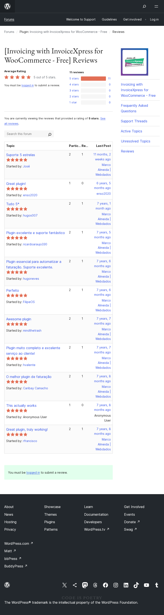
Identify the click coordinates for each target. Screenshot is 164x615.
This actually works (21, 405)
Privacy (10, 529)
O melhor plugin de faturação (28, 377)
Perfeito (12, 290)
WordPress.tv (97, 529)
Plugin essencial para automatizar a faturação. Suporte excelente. (33, 264)
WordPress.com (18, 543)
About (9, 507)
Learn (88, 507)
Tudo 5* (12, 204)
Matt (10, 551)
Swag (130, 529)
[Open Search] (144, 6)
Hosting (10, 522)
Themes (50, 514)
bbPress (13, 558)
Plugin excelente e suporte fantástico (35, 233)
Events (129, 514)
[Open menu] (157, 6)
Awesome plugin (18, 319)
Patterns (51, 529)
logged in (28, 85)
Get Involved (134, 507)
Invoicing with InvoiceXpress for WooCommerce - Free (68, 32)
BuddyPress (16, 566)
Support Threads (134, 121)
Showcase (52, 507)
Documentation (96, 514)
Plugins (49, 522)
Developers (93, 522)
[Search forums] (50, 133)
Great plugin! (16, 184)
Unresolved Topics (135, 141)
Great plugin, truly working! (27, 429)
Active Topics (131, 131)
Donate (132, 522)
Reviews (127, 151)
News (8, 514)
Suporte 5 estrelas (20, 155)
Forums (9, 19)
